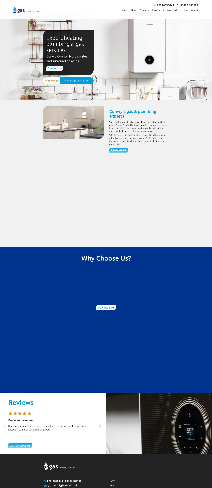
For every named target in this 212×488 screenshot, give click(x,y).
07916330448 (165, 5)
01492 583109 (189, 5)
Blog (186, 10)
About (134, 10)
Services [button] (144, 10)
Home (125, 10)
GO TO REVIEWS (20, 445)
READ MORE (119, 150)
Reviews (167, 10)
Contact (194, 10)
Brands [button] (155, 10)
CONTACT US (106, 307)
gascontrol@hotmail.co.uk (63, 485)
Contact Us (55, 68)
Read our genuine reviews (76, 80)
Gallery (177, 10)
